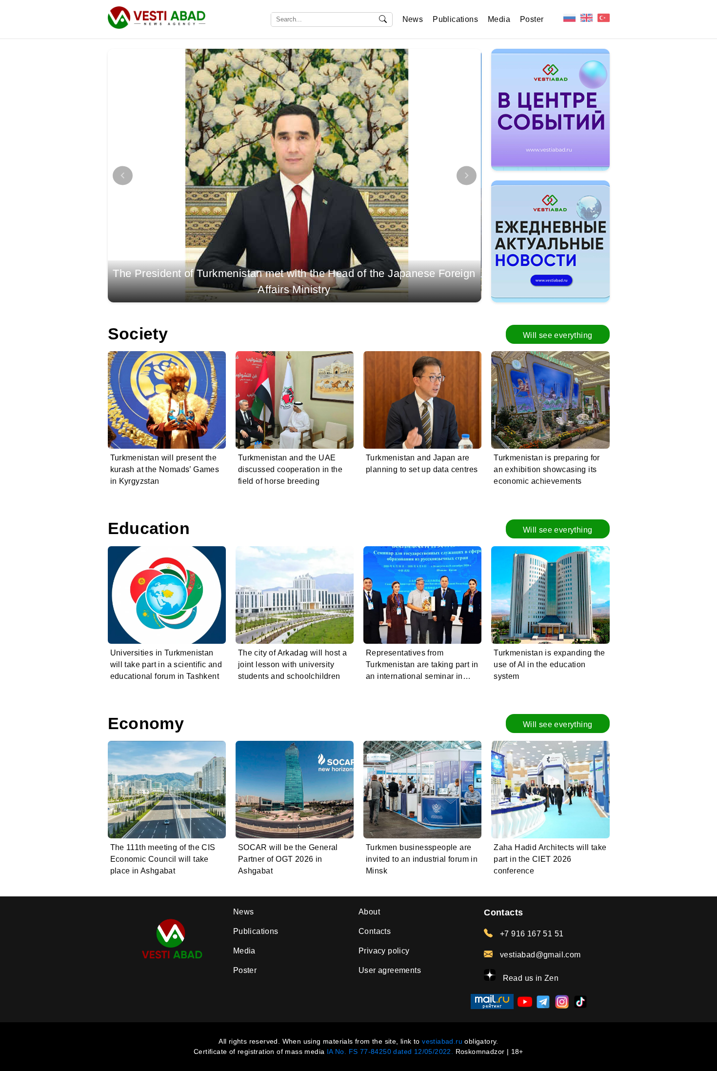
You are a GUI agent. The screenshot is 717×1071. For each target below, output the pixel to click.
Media (499, 19)
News (412, 19)
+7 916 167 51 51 (530, 934)
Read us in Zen (529, 978)
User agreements (389, 970)
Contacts (374, 931)
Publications (455, 19)
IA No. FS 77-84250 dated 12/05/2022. (390, 1051)
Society (138, 334)
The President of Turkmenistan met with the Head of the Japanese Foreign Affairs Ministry (294, 281)
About (369, 912)
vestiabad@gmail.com (539, 955)
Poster (531, 19)
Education (149, 528)
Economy (146, 723)
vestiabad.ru (442, 1041)
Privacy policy (384, 951)
